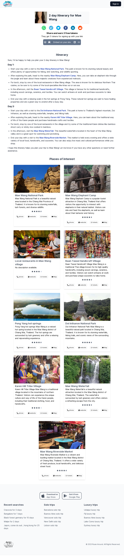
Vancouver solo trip (52, 517)
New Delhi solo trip (52, 521)
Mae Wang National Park (52, 69)
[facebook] (65, 28)
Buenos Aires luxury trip (94, 517)
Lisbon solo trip (51, 525)
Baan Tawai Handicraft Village (48, 89)
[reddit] (80, 28)
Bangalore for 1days (13, 514)
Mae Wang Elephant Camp (63, 75)
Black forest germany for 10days (19, 517)
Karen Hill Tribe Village (61, 117)
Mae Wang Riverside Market (52, 137)
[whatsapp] (44, 28)
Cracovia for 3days (13, 510)
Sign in (116, 4)
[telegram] (51, 28)
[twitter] (58, 28)
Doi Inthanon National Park (53, 110)
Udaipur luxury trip (92, 510)
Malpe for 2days (11, 521)
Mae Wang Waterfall (44, 131)
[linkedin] (73, 28)
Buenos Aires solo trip (53, 514)
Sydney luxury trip (92, 525)
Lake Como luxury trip (93, 521)
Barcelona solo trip (52, 510)
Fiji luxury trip (89, 514)
